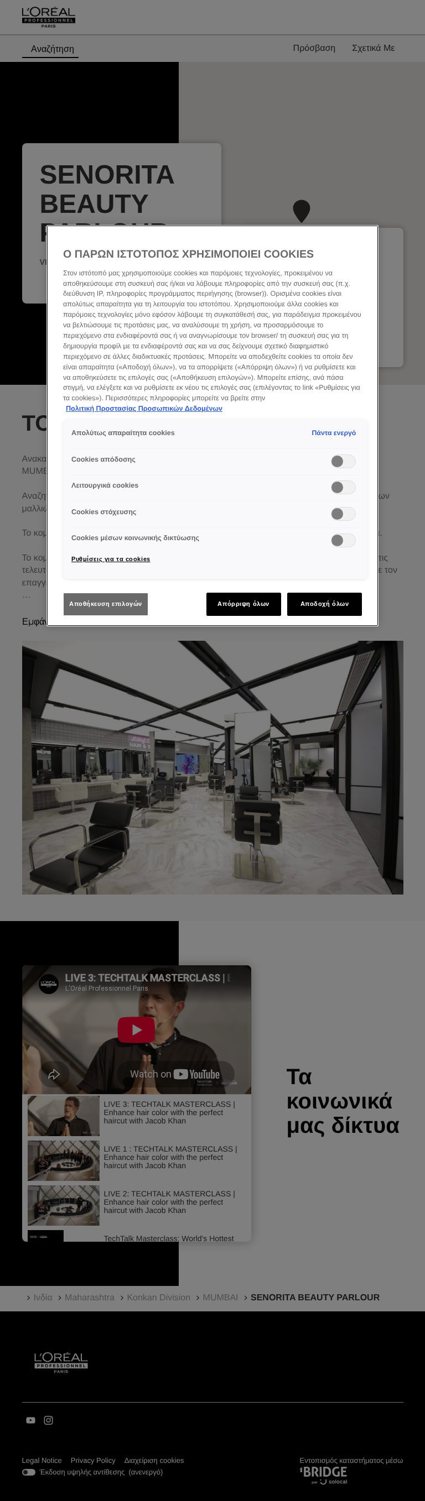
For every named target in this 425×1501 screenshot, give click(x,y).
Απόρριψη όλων (243, 603)
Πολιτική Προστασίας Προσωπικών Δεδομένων (144, 408)
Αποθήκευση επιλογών (105, 603)
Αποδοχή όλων (324, 603)
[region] (212, 425)
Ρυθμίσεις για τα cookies (111, 559)
